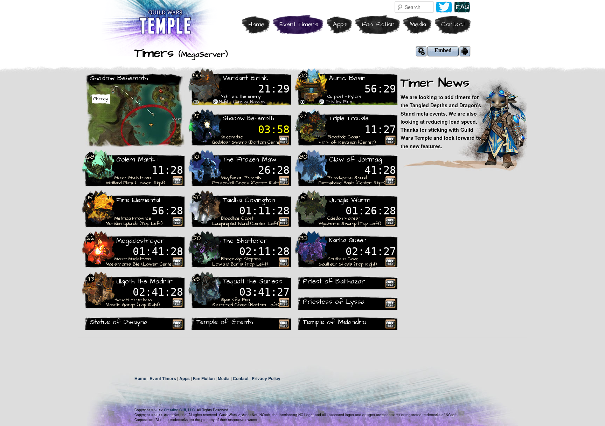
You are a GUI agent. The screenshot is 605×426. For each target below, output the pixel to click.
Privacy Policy (266, 378)
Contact (453, 24)
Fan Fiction (378, 24)
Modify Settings (421, 51)
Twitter (444, 7)
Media (418, 24)
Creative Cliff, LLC (179, 409)
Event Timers (298, 24)
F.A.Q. (462, 7)
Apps (340, 24)
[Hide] (196, 102)
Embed (443, 50)
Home (256, 24)
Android (465, 51)
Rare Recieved (284, 140)
